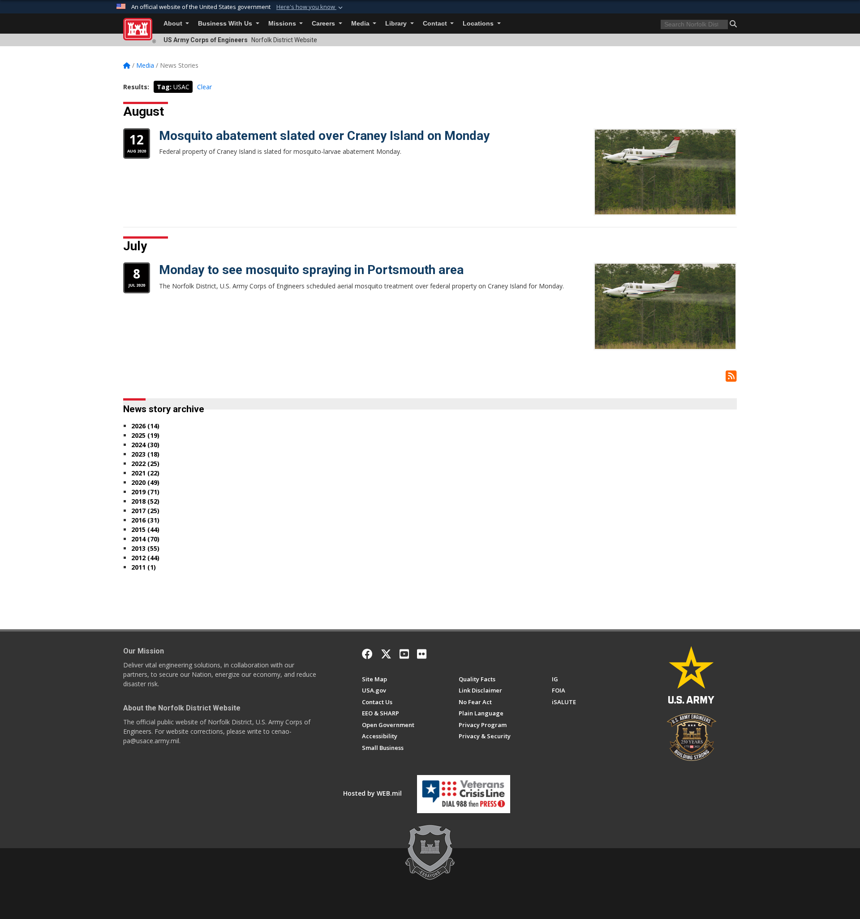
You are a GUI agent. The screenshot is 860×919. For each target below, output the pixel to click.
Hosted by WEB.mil (372, 793)
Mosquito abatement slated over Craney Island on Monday (324, 135)
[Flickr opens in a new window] (421, 654)
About (173, 23)
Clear (204, 87)
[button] (310, 7)
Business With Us (226, 23)
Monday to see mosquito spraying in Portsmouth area (311, 269)
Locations (479, 23)
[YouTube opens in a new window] (404, 654)
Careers (324, 23)
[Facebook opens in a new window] (367, 654)
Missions (283, 23)
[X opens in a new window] (386, 654)
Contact (436, 23)
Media (361, 23)
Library (396, 23)
